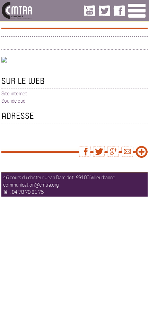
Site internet (14, 93)
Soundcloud (13, 101)
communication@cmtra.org (31, 185)
